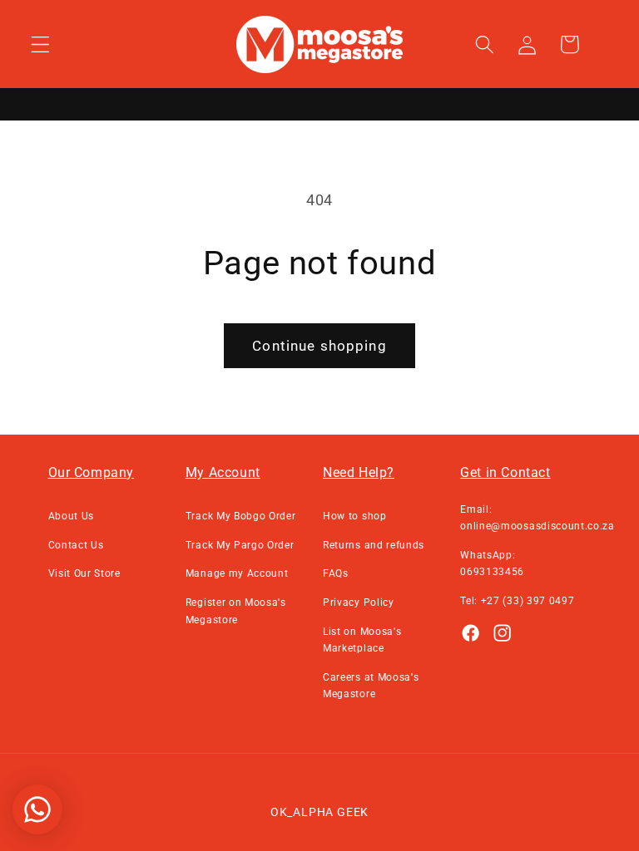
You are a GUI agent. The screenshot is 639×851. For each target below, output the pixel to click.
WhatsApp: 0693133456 (492, 563)
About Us (71, 516)
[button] (40, 44)
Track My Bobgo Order (241, 516)
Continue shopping (319, 345)
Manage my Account (237, 573)
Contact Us (76, 545)
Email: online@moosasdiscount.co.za (537, 518)
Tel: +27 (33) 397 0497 (517, 601)
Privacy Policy (358, 602)
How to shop (355, 516)
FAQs (336, 573)
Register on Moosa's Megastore (236, 611)
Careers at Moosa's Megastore (371, 685)
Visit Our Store (84, 573)
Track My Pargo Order (240, 545)
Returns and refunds (373, 545)
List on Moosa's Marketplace (362, 640)
